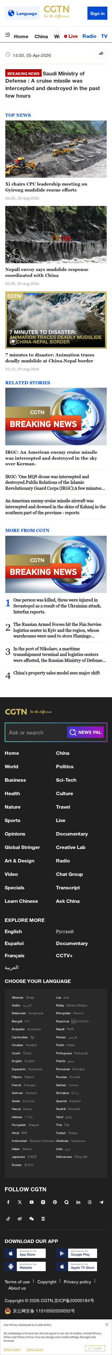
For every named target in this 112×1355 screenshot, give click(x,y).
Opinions (15, 833)
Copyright (46, 1281)
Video (11, 874)
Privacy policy (77, 1281)
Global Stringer (22, 847)
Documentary (72, 833)
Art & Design (19, 860)
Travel (63, 807)
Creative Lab (71, 847)
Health (12, 793)
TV (104, 36)
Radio (89, 36)
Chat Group (69, 874)
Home (21, 36)
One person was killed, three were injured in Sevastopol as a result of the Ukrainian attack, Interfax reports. (57, 605)
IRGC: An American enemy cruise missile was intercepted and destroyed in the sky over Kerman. (51, 458)
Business (15, 780)
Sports (13, 820)
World (11, 766)
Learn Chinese (21, 901)
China (41, 36)
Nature (13, 807)
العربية (11, 967)
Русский (65, 931)
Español (14, 943)
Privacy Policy (12, 1349)
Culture (64, 793)
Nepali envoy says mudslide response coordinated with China (46, 272)
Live (72, 36)
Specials (15, 887)
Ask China (68, 901)
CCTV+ (64, 955)
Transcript (68, 887)
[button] (13, 341)
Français (15, 955)
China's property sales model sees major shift (56, 672)
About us (17, 1288)
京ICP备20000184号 (74, 1300)
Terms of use (17, 1281)
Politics (65, 766)
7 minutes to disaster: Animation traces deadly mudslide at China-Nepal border (49, 357)
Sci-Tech (66, 780)
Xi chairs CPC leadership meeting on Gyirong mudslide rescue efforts (46, 186)
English (13, 931)
